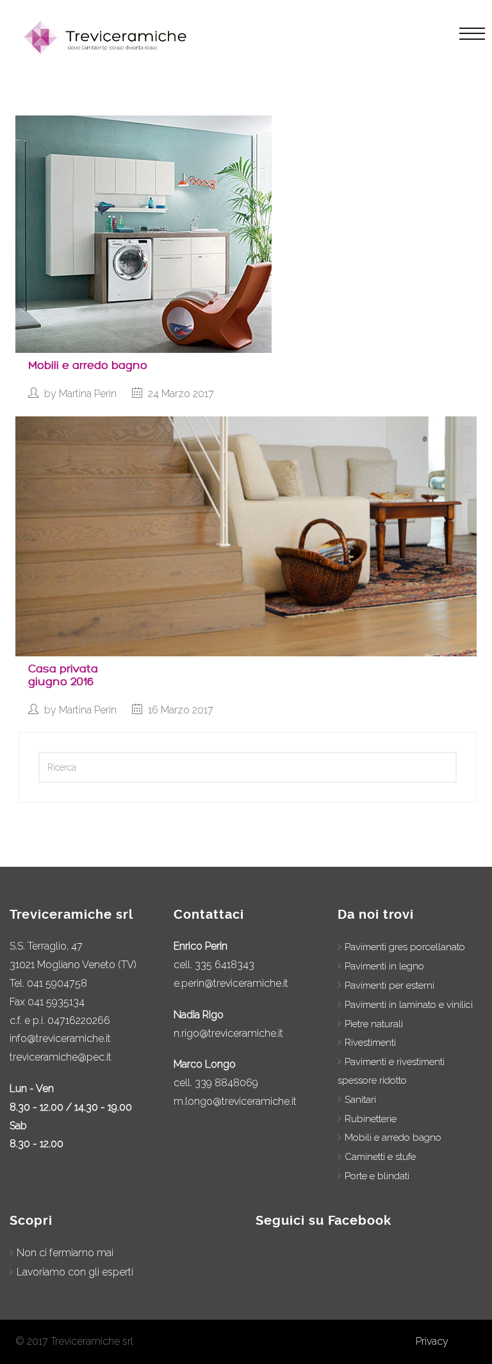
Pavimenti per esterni (389, 985)
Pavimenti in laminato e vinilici (409, 1004)
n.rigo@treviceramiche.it (228, 1033)
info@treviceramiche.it (60, 1038)
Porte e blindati (377, 1176)
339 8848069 (226, 1083)
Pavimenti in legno (384, 966)
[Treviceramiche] (107, 37)
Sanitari (360, 1099)
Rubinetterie (371, 1119)
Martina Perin (88, 394)
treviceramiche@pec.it (60, 1057)
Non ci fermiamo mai (65, 1253)
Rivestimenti (370, 1042)
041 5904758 (57, 983)
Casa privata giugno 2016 (63, 675)
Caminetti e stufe (380, 1157)
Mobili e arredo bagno (87, 365)
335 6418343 (224, 965)
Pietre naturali (374, 1024)
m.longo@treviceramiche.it (235, 1101)
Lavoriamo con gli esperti (75, 1272)
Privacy (432, 1341)
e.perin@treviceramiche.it (231, 983)
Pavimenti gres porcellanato (405, 947)
